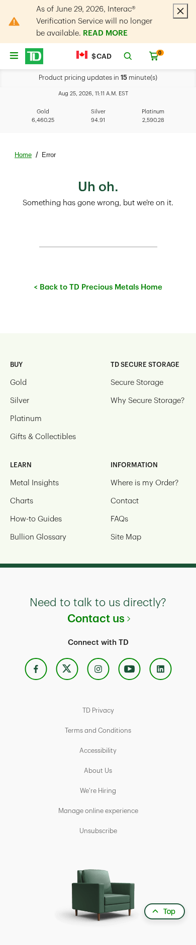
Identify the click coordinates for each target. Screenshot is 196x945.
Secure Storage (137, 382)
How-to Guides (36, 519)
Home (23, 155)
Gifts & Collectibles (43, 437)
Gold (18, 382)
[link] (36, 669)
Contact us (96, 618)
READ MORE (105, 33)
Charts (21, 501)
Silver (19, 400)
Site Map (126, 537)
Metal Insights (34, 483)
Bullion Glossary (38, 537)
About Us (98, 770)
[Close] (180, 11)
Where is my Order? (144, 483)
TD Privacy (98, 710)
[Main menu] (13, 52)
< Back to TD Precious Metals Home (98, 287)
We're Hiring (98, 790)
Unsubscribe (98, 831)
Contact (125, 501)
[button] (34, 56)
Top (169, 911)
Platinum (26, 419)
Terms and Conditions (98, 730)
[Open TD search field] (128, 56)
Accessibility (98, 750)
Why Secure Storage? (147, 400)
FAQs (119, 519)
